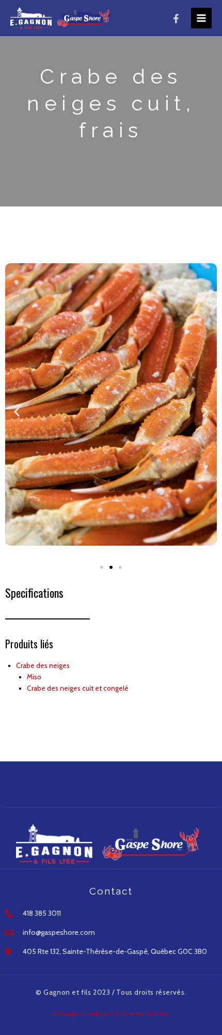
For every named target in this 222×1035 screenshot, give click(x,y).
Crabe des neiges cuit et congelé (78, 688)
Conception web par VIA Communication (111, 1013)
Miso (34, 677)
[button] (16, 411)
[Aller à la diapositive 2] (111, 567)
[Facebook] (176, 18)
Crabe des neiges (43, 665)
